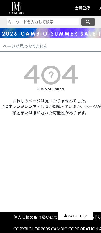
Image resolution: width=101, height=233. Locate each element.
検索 (88, 22)
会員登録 (82, 8)
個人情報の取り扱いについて (41, 217)
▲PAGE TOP (75, 215)
